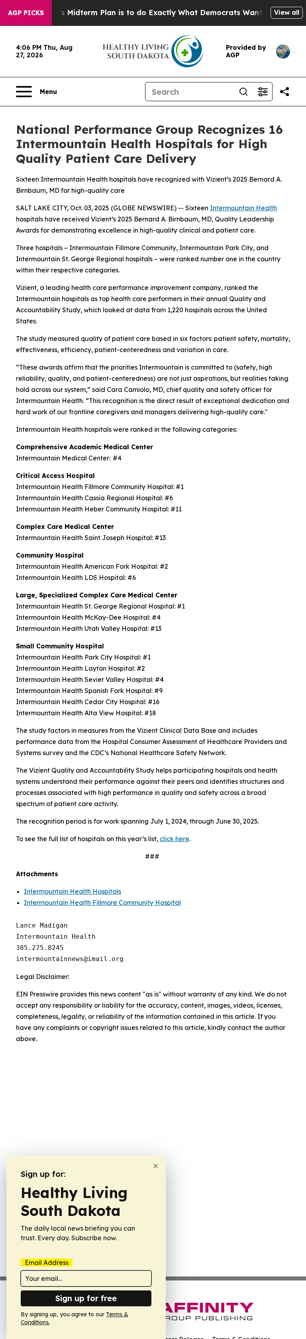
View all (286, 12)
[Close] (155, 1166)
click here (174, 839)
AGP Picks (26, 13)
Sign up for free (86, 1298)
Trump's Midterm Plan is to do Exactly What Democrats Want (149, 12)
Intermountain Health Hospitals (72, 891)
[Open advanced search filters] (262, 91)
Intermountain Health (243, 208)
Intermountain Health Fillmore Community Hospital (102, 902)
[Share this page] (284, 92)
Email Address (47, 1263)
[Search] (243, 91)
